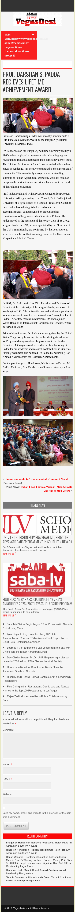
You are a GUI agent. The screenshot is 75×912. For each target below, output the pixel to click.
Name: (6, 764)
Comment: (8, 729)
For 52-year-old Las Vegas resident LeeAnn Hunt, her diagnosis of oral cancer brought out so (32, 548)
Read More (8, 553)
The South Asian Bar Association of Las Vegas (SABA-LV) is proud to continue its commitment (35, 610)
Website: (7, 794)
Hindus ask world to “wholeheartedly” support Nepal (36, 479)
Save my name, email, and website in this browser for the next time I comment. (37, 814)
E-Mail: (6, 779)
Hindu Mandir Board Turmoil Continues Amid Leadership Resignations (38, 879)
